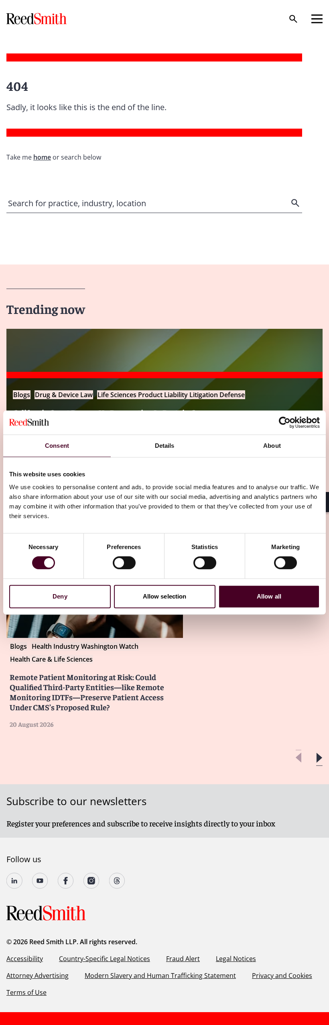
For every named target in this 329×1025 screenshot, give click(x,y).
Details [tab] (165, 445)
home (42, 157)
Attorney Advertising (37, 975)
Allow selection (165, 596)
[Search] (293, 19)
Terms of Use (26, 992)
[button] (319, 758)
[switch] (124, 562)
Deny (60, 596)
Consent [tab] (57, 445)
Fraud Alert (183, 958)
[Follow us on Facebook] (66, 881)
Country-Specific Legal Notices (104, 958)
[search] (296, 203)
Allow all (269, 596)
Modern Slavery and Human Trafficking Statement (160, 975)
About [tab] (272, 445)
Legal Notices (236, 958)
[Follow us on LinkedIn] (14, 881)
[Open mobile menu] (317, 18)
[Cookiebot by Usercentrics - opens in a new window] (285, 422)
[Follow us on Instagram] (91, 881)
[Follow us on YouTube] (40, 881)
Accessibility (24, 958)
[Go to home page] (37, 18)
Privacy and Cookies (282, 975)
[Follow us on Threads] (117, 881)
